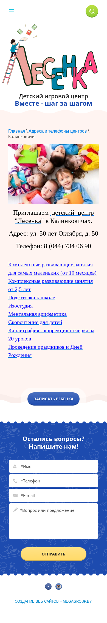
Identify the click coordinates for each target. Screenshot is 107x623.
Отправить (53, 554)
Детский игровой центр (53, 96)
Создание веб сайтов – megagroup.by (53, 601)
